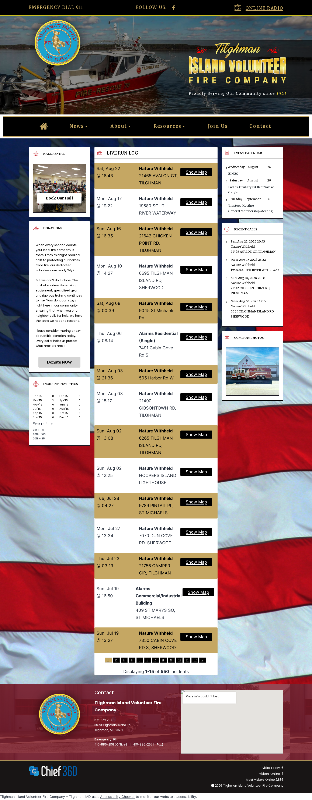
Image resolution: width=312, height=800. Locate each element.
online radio (264, 8)
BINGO (233, 174)
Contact (260, 126)
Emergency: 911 (105, 739)
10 (179, 660)
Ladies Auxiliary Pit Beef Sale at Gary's (251, 189)
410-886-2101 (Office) (110, 744)
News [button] (76, 126)
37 (195, 660)
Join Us (218, 126)
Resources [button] (167, 126)
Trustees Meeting (241, 206)
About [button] (118, 126)
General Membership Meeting (250, 211)
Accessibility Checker (117, 796)
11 (187, 660)
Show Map (196, 172)
